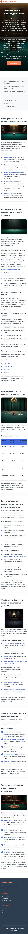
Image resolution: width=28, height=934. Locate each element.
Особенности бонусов (10, 100)
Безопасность (5, 908)
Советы (3, 912)
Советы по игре (8, 103)
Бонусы (3, 910)
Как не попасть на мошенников (12, 97)
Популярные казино (6, 900)
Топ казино (4, 922)
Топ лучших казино (9, 106)
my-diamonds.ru (6, 919)
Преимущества (5, 896)
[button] (26, 1)
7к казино (22, 45)
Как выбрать (5, 898)
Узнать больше (14, 63)
